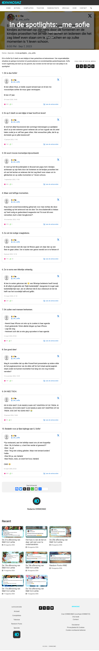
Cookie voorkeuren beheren (76, 630)
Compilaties (16, 615)
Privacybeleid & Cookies (75, 627)
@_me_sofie (15, 82)
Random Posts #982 (58, 565)
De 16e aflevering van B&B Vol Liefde (35, 589)
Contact (76, 619)
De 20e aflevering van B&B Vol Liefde (58, 541)
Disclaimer (76, 625)
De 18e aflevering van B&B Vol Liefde (35, 566)
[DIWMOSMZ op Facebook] (77, 66)
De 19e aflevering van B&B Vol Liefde (11, 566)
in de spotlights (55, 32)
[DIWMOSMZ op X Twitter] (81, 66)
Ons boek (75, 617)
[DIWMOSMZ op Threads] (92, 66)
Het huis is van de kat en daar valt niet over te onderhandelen (36, 542)
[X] (24, 489)
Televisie (17, 620)
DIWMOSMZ (11, 2)
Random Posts (16, 624)
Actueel (16, 611)
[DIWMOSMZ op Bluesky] (89, 66)
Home (4, 53)
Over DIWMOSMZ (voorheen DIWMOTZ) (75, 614)
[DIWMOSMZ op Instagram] (85, 66)
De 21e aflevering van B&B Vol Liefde (11, 541)
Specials (42, 32)
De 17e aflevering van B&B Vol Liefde (11, 589)
